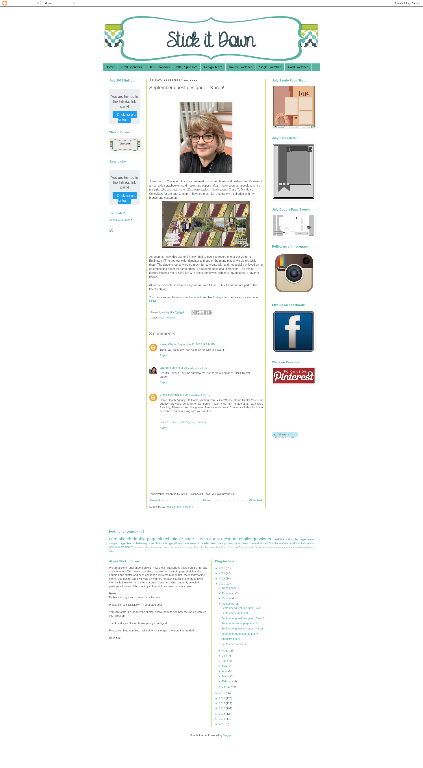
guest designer (167, 317)
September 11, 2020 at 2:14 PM (196, 344)
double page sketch (152, 539)
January (227, 686)
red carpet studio (279, 547)
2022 (222, 573)
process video (232, 543)
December (228, 588)
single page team (121, 543)
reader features (211, 543)
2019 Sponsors (159, 67)
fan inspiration (262, 547)
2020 (222, 583)
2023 (222, 568)
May (225, 666)
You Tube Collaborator (283, 543)
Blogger (227, 735)
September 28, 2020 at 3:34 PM (189, 367)
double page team (301, 539)
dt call (264, 543)
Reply (163, 355)
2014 (222, 718)
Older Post (255, 500)
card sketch (120, 539)
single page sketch (190, 539)
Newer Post (157, 500)
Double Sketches (240, 67)
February (228, 681)
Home (110, 67)
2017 (222, 703)
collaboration (306, 543)
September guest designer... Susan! (242, 618)
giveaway (165, 547)
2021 (222, 578)
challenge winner (255, 539)
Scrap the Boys (236, 547)
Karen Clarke (168, 344)
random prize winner (182, 547)
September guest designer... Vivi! (241, 608)
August (226, 650)
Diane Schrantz (169, 394)
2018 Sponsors (186, 67)
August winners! (231, 638)
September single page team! (239, 623)
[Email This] (193, 312)
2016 (222, 708)
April (225, 671)
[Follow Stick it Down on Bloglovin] (285, 437)
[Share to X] (202, 312)
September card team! (234, 613)
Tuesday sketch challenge (154, 543)
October (227, 598)
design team (152, 547)
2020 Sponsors (131, 67)
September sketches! (234, 644)
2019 (222, 693)
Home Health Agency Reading (188, 422)
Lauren (164, 367)
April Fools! (221, 547)
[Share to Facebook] (206, 312)
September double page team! (239, 633)
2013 (222, 724)
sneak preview (296, 547)
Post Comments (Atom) (179, 506)
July (225, 655)
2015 (222, 713)
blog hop (204, 547)
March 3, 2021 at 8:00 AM (195, 394)
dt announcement (186, 543)
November (228, 593)
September (229, 603)
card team (280, 539)
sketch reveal (251, 543)
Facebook (196, 297)
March (226, 676)
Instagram (219, 297)
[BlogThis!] (197, 312)
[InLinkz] (111, 230)
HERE (153, 301)
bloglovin (249, 547)
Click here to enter (127, 117)
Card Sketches (298, 67)
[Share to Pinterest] (210, 312)
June (196, 547)
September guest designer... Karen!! (242, 628)
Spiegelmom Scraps (121, 547)
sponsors (139, 547)
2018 (222, 698)
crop (212, 547)
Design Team (213, 67)
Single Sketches (270, 67)
